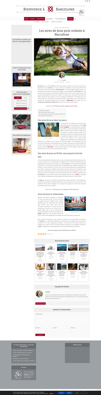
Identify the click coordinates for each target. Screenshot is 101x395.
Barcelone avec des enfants (62, 27)
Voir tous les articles (40, 303)
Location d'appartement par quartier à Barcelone (24, 360)
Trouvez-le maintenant (20, 108)
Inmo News (49, 18)
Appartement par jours (21, 105)
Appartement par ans (21, 100)
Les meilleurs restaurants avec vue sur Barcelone (62, 254)
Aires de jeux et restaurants (45, 115)
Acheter (32, 18)
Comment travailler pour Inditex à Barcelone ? (61, 273)
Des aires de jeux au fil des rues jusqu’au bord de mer (52, 114)
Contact (70, 18)
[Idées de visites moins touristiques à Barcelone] (83, 247)
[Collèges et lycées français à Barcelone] (83, 266)
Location (18, 97)
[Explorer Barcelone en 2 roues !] (51, 247)
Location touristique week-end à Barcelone (22, 352)
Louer (26, 18)
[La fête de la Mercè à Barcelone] (72, 266)
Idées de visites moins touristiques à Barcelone (83, 254)
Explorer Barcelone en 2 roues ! (51, 253)
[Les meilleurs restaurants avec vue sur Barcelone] (62, 247)
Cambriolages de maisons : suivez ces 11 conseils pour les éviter (51, 274)
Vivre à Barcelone (60, 18)
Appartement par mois (21, 103)
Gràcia (39, 213)
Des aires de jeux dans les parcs (46, 112)
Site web (73, 327)
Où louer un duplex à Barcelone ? (73, 253)
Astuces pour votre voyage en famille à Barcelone (66, 189)
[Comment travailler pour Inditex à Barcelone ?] (62, 266)
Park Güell (50, 147)
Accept (61, 392)
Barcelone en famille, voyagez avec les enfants (66, 106)
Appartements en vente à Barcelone (21, 358)
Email (55, 327)
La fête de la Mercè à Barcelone (73, 273)
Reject (69, 392)
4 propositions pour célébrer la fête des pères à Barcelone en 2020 (40, 254)
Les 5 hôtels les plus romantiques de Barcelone (40, 273)
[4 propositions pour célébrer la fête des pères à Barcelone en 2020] (40, 247)
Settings (77, 392)
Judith (64, 80)
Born (77, 174)
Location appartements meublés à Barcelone (23, 350)
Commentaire (38, 314)
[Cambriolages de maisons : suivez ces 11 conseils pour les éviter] (51, 266)
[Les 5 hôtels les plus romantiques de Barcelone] (40, 266)
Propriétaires (40, 18)
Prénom (37, 327)
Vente (25, 97)
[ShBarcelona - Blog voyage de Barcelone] (51, 9)
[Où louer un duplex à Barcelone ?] (72, 247)
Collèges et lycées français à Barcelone (84, 273)
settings (51, 393)
